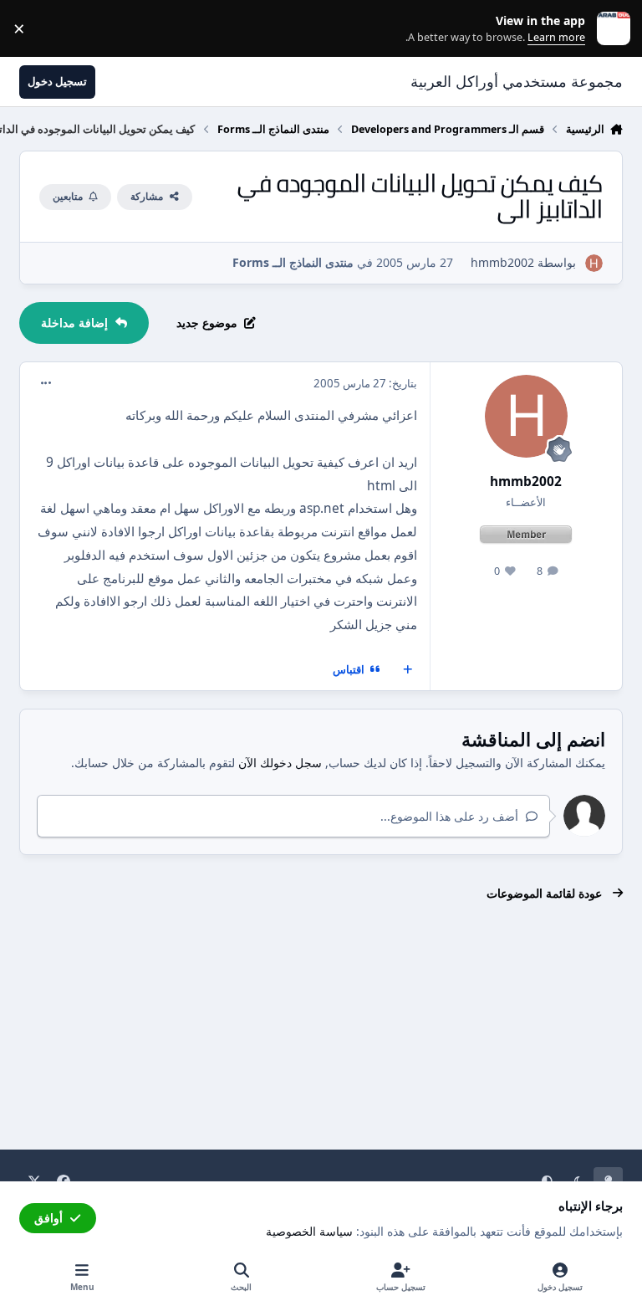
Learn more (610, 29)
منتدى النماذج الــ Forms (293, 262)
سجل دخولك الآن (280, 763)
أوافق (48, 1218)
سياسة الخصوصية (309, 1231)
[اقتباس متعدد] (408, 670)
